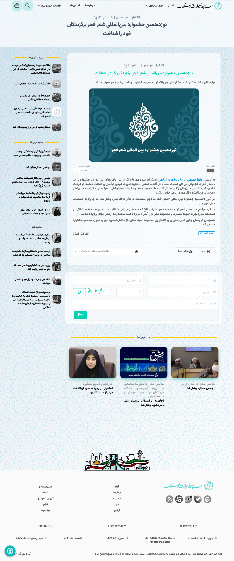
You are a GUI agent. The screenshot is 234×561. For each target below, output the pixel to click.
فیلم (45, 504)
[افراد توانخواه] (10, 550)
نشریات (46, 493)
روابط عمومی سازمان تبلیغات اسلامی (180, 180)
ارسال (80, 314)
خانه (117, 487)
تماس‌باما (74, 6)
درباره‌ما (90, 6)
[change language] (17, 6)
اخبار (171, 6)
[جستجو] (28, 6)
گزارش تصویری (45, 498)
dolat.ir (44, 526)
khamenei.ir (187, 526)
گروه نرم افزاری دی (21, 554)
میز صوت (45, 510)
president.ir (115, 526)
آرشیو (117, 510)
